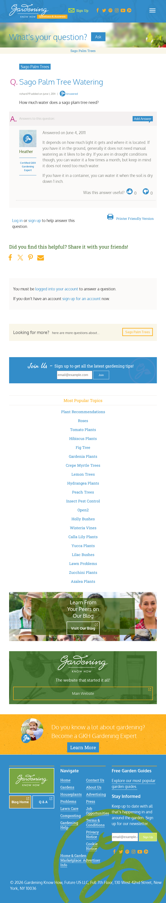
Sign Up (148, 837)
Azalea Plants (83, 581)
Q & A (43, 802)
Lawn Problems (83, 563)
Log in (17, 220)
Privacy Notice (92, 834)
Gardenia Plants (83, 456)
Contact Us (95, 780)
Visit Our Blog (83, 628)
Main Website (83, 693)
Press (90, 801)
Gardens (67, 787)
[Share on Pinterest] (30, 257)
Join (101, 375)
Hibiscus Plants (83, 438)
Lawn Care (69, 808)
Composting (70, 815)
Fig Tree (83, 447)
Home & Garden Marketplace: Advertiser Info (80, 860)
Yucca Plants (83, 545)
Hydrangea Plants (83, 483)
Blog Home (20, 802)
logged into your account (56, 288)
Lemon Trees (83, 474)
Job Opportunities (97, 811)
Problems (68, 801)
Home (65, 780)
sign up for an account (81, 298)
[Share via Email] (40, 257)
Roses (83, 420)
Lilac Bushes (83, 554)
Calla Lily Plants (83, 536)
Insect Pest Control (83, 501)
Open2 (83, 510)
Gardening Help (69, 825)
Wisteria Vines (83, 527)
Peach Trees (83, 492)
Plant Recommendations (83, 411)
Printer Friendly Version (135, 218)
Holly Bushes (83, 518)
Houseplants (71, 794)
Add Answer (142, 119)
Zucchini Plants (83, 572)
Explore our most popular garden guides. (133, 783)
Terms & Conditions (95, 822)
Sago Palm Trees (83, 50)
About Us (93, 787)
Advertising (96, 794)
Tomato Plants (83, 429)
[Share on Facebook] (10, 257)
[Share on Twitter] (20, 257)
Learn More (83, 747)
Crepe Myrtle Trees (83, 465)
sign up (34, 220)
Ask (98, 36)
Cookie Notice (92, 846)
